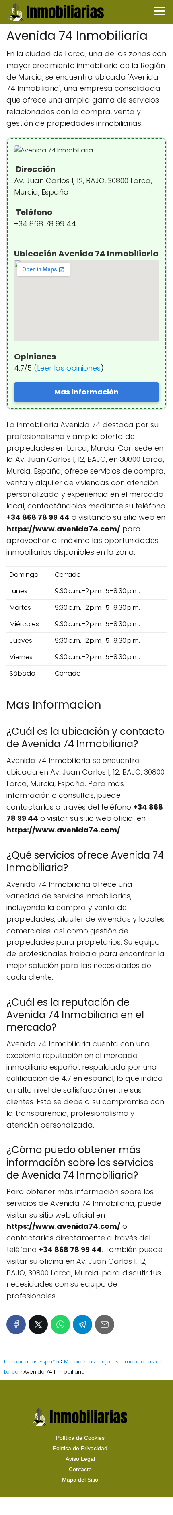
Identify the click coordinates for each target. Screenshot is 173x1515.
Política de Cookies (80, 1438)
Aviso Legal (80, 1459)
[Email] (104, 1324)
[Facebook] (16, 1324)
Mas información (86, 392)
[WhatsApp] (60, 1324)
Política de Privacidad (80, 1448)
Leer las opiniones (69, 368)
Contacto (80, 1469)
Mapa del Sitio (80, 1479)
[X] (38, 1324)
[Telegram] (82, 1324)
